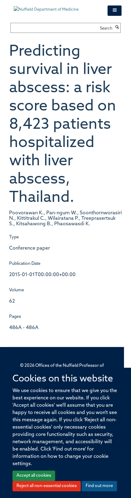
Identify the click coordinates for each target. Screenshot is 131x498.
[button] (115, 10)
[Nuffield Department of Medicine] (56, 6)
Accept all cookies (33, 475)
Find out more (99, 486)
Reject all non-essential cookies (46, 486)
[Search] (117, 27)
